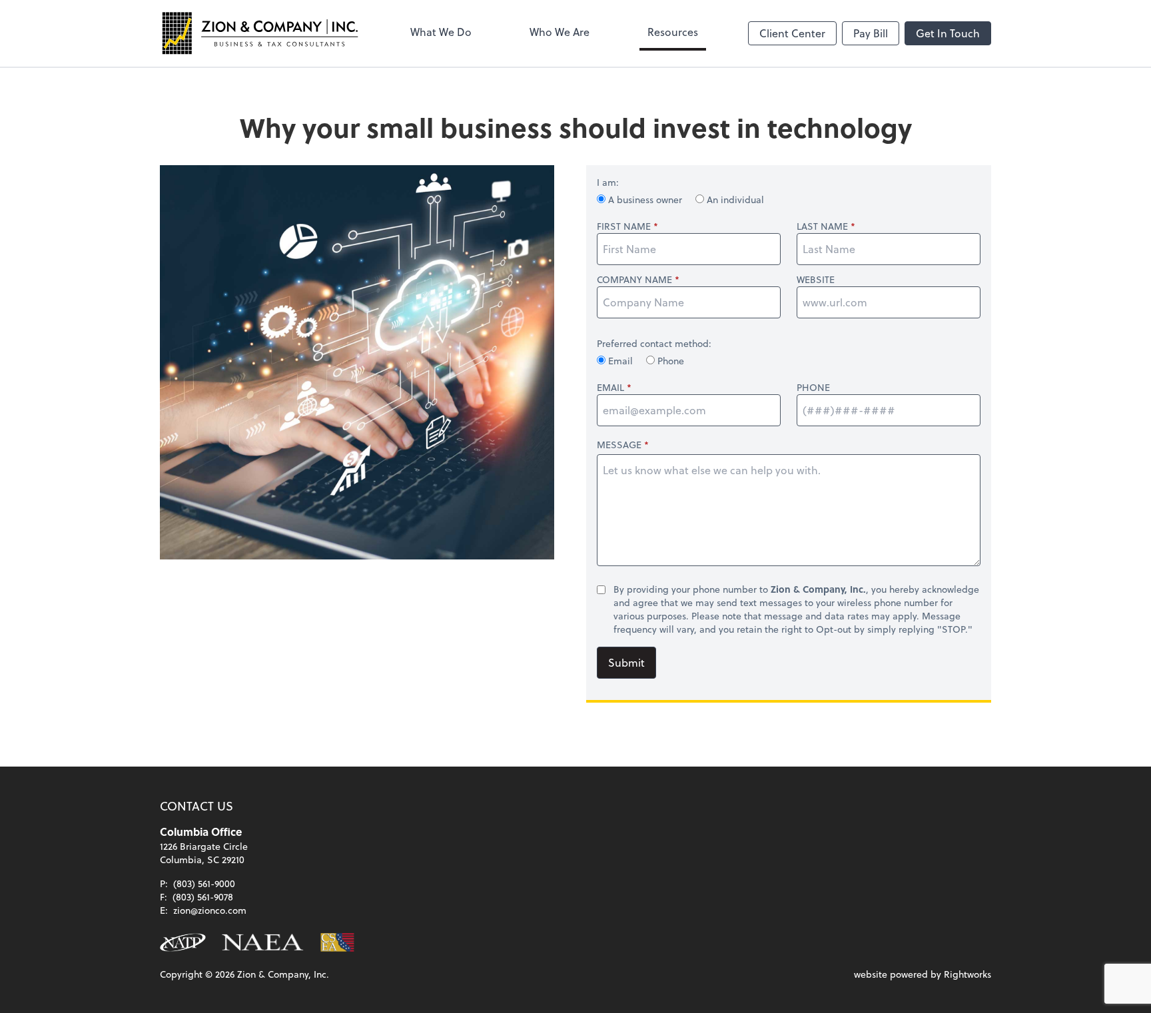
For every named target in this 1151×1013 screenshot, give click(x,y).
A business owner (645, 199)
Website (816, 279)
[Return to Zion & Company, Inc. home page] (260, 33)
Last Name (822, 226)
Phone (669, 361)
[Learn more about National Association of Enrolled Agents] (263, 942)
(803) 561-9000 (204, 883)
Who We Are (559, 31)
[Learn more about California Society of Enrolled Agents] (337, 942)
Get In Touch (948, 33)
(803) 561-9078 (203, 897)
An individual (734, 199)
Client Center (792, 33)
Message (619, 445)
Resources (672, 31)
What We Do (441, 31)
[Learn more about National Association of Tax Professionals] (183, 942)
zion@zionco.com (209, 910)
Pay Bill (870, 33)
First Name (624, 226)
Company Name (634, 279)
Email (620, 361)
